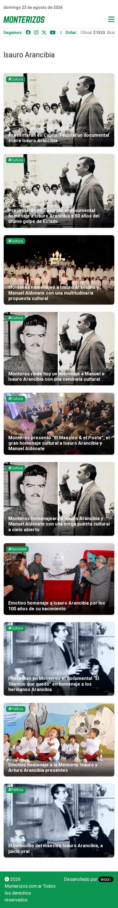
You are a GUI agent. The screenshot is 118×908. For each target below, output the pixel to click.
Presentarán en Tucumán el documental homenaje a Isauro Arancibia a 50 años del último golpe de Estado (53, 216)
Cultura (17, 79)
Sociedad (18, 549)
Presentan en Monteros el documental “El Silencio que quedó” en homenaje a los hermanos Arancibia (53, 684)
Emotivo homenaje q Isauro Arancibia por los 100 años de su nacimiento (56, 605)
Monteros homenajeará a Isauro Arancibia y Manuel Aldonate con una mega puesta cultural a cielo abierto (59, 524)
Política (17, 709)
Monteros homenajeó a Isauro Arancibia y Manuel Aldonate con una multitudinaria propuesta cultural (53, 293)
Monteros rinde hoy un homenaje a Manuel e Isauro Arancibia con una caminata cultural (56, 376)
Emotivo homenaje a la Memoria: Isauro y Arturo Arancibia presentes (52, 767)
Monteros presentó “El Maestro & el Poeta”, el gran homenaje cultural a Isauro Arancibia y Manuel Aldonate (59, 443)
